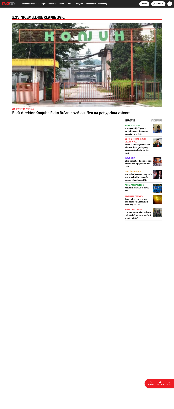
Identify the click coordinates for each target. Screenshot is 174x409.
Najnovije (151, 384)
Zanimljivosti (90, 3)
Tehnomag (102, 3)
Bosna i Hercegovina (30, 3)
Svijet (43, 3)
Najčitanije (160, 384)
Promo (61, 3)
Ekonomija (52, 3)
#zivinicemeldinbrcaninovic (38, 17)
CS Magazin (78, 3)
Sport (69, 3)
